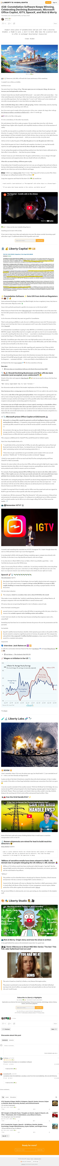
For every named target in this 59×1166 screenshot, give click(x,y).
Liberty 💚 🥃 (8, 18)
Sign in (55, 2)
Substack (23, 1164)
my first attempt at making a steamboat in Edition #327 (28, 111)
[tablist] (8, 1040)
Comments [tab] (5, 1040)
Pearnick (7, 326)
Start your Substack (26, 1161)
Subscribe (48, 2)
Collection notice (37, 1158)
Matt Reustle (24, 378)
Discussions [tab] (13, 1097)
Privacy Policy (41, 1012)
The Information (6, 578)
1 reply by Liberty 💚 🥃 (11, 1068)
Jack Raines (35, 649)
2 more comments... (5, 1089)
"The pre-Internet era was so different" (11, 1128)
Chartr (5, 711)
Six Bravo (5, 1058)
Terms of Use (37, 1011)
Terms (32, 1158)
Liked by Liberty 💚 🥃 (9, 1059)
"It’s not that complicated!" (8, 1105)
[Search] (56, 1097)
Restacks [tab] (11, 1040)
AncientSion (6, 1074)
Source (42, 455)
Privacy (28, 1158)
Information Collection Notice (29, 1012)
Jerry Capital (18, 363)
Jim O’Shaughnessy (49, 649)
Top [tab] (3, 1097)
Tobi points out (26, 311)
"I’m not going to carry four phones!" (11, 1117)
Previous (7, 1029)
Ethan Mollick (5, 847)
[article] (29, 1105)
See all (4, 1136)
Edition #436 (17, 173)
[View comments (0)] (19, 1121)
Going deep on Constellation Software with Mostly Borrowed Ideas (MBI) (27, 369)
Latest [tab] (7, 1097)
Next (53, 1029)
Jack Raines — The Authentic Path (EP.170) (18, 654)
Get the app (35, 1161)
